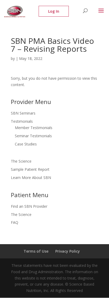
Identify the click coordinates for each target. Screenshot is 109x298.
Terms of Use (36, 251)
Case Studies (26, 143)
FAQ (14, 222)
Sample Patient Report (30, 169)
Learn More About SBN (31, 177)
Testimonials (22, 121)
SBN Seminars (23, 113)
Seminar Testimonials (33, 135)
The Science (21, 161)
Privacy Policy (67, 251)
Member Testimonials (33, 127)
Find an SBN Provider (29, 206)
